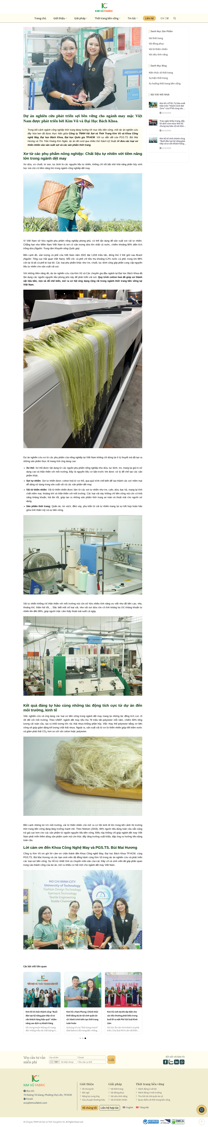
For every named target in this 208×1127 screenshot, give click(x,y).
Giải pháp (79, 18)
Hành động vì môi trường (150, 1092)
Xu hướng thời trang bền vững (165, 83)
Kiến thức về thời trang (161, 72)
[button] (80, 1038)
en (162, 18)
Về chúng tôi (88, 1088)
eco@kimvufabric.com (35, 1102)
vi (167, 18)
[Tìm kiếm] (174, 18)
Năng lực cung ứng (90, 1096)
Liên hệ (149, 18)
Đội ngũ (85, 1092)
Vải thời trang (156, 38)
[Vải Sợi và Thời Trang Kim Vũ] (104, 7)
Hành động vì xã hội (147, 1088)
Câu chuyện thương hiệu (93, 1099)
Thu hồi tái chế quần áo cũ (150, 1096)
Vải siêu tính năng (158, 54)
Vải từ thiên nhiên (158, 49)
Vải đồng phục (156, 43)
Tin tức (132, 18)
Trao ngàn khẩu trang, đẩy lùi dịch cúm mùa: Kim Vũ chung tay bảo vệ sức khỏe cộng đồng (82, 1015)
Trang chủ (40, 18)
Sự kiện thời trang (158, 78)
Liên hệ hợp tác (110, 1107)
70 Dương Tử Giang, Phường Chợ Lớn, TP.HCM (47, 1094)
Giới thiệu (59, 18)
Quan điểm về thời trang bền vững (154, 1099)
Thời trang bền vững (106, 18)
